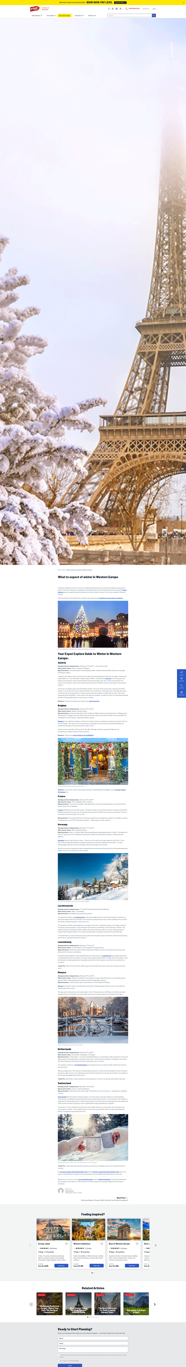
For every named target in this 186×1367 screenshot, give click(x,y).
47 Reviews (88, 1248)
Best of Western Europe (119, 1244)
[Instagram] (116, 8)
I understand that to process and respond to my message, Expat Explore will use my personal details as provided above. (93, 1356)
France (60, 810)
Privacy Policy (75, 1361)
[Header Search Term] (154, 15)
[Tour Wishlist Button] (66, 1244)
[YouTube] (120, 8)
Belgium (61, 721)
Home (59, 570)
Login (154, 9)
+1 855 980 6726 (132, 8)
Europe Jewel (44, 1244)
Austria (108, 678)
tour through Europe (85, 1179)
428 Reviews (53, 1248)
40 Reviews (123, 1248)
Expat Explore (69, 1191)
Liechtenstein (79, 917)
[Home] (35, 9)
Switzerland (62, 1097)
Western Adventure (82, 1244)
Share (181, 674)
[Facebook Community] (112, 8)
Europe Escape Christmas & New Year (74, 1172)
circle (93, 1272)
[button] (30, 1245)
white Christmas (104, 1179)
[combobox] (129, 15)
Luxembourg (106, 956)
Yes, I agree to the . (69, 1361)
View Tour (61, 1265)
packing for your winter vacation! (111, 598)
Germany (61, 840)
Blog (64, 570)
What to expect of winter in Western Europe (79, 570)
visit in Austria (94, 701)
